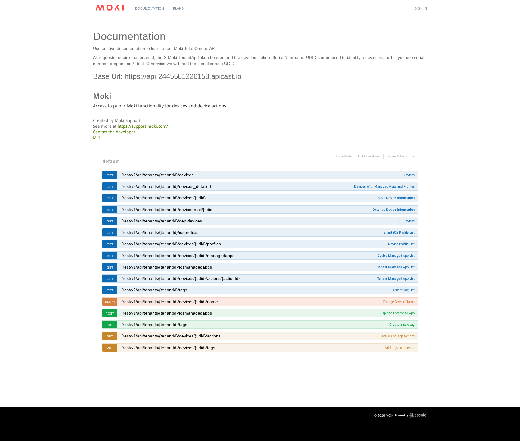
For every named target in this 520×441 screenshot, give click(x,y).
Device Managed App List (396, 255)
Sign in (421, 8)
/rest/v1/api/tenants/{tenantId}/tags (154, 324)
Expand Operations (401, 156)
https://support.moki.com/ (143, 126)
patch (110, 302)
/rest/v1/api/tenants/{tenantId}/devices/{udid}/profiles (171, 243)
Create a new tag (402, 324)
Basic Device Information (396, 198)
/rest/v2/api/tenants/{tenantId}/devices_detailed (166, 186)
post (110, 313)
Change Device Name (399, 302)
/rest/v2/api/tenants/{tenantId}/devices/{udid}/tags (168, 347)
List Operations (369, 156)
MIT (96, 137)
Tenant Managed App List (396, 267)
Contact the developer (114, 131)
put (110, 336)
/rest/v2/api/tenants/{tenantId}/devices (157, 174)
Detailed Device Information (394, 209)
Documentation (149, 8)
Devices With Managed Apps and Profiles (384, 186)
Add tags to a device (400, 348)
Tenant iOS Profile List (398, 232)
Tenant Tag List (404, 290)
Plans (178, 8)
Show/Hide (344, 156)
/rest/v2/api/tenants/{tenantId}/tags (154, 289)
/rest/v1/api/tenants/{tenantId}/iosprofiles (160, 232)
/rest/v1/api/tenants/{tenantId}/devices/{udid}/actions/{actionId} (181, 278)
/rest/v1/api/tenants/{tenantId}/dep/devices (162, 221)
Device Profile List (401, 244)
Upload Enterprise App (398, 313)
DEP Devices (405, 221)
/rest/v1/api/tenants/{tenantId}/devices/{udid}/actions (171, 336)
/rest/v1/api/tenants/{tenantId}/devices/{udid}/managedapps (178, 255)
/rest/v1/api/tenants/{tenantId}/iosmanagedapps (167, 267)
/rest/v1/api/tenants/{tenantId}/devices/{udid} (164, 197)
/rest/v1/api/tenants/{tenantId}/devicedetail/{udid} (168, 209)
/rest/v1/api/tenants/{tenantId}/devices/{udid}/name (170, 301)
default (110, 161)
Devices (409, 175)
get (110, 175)
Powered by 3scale (410, 415)
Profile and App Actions (397, 336)
